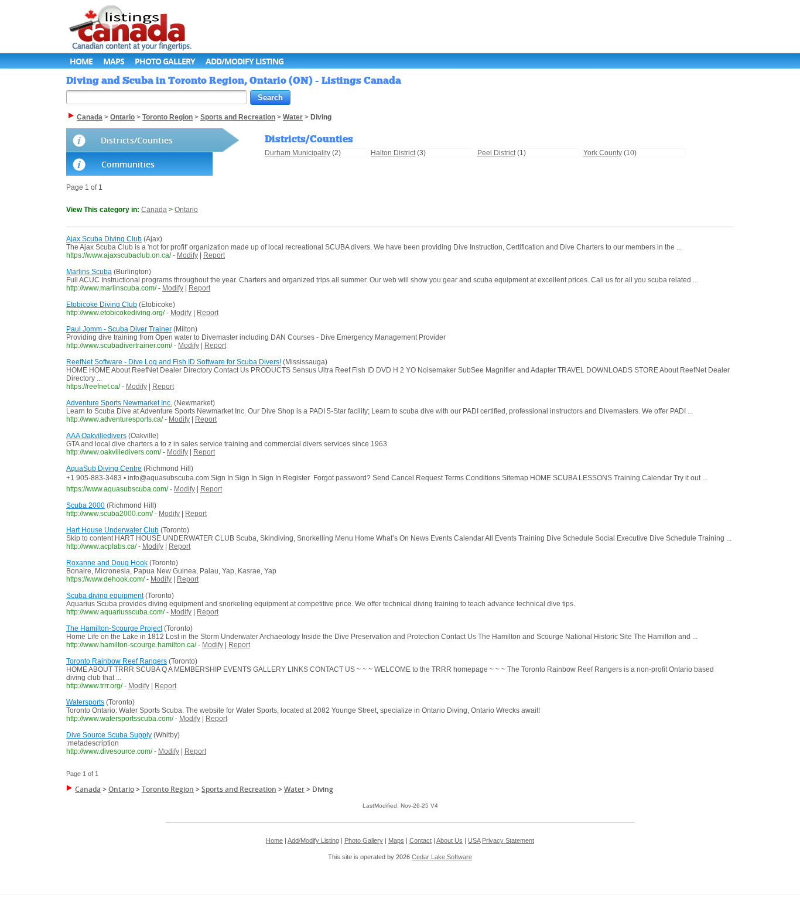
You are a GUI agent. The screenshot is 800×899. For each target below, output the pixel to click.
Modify (187, 255)
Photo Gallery (165, 61)
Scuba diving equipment (104, 596)
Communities (128, 164)
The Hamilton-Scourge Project (114, 628)
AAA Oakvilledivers (96, 436)
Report (214, 255)
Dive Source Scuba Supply (109, 735)
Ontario (186, 210)
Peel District (496, 153)
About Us (449, 840)
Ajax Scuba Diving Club (104, 239)
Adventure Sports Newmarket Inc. (119, 403)
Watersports (85, 702)
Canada (154, 210)
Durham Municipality (297, 153)
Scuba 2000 (85, 505)
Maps (113, 61)
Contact (420, 840)
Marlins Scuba (89, 272)
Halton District (393, 153)
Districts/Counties (137, 140)
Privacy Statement (508, 840)
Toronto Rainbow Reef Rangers (116, 661)
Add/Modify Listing (244, 61)
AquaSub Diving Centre (104, 468)
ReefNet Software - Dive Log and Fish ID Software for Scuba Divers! (173, 362)
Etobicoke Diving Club (101, 304)
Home (81, 61)
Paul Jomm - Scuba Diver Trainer (119, 329)
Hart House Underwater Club (112, 530)
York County (602, 153)
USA (474, 840)
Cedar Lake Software (442, 856)
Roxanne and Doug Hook (107, 563)
